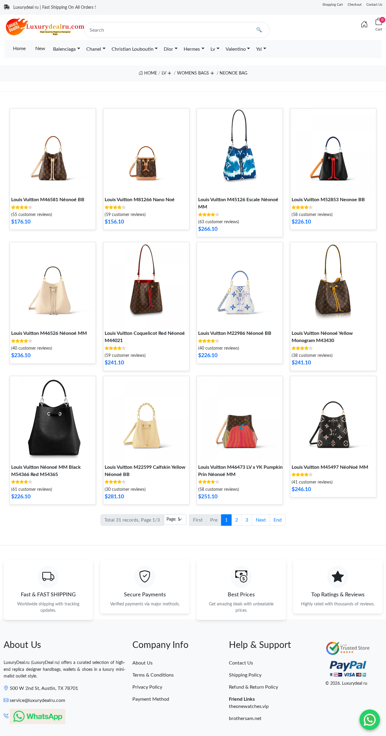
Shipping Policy (245, 675)
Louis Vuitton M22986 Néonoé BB (234, 333)
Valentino (236, 49)
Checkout (355, 4)
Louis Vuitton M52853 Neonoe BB (328, 199)
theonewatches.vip (249, 706)
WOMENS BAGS (193, 73)
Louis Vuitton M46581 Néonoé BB (47, 199)
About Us (142, 663)
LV (164, 73)
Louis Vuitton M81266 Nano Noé (140, 199)
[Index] (364, 24)
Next (261, 520)
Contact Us (374, 4)
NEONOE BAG (233, 73)
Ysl (259, 49)
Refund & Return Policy (253, 687)
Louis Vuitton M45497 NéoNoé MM (330, 467)
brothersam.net (245, 718)
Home (19, 48)
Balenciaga (64, 49)
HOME (150, 73)
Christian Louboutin (132, 49)
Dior (168, 49)
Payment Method (150, 699)
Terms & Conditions (153, 675)
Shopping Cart (332, 4)
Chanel (93, 49)
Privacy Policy (147, 687)
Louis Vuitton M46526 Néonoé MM (49, 333)
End (278, 520)
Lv (212, 49)
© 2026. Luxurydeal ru (346, 683)
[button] (169, 72)
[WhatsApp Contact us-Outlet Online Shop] (369, 719)
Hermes (192, 49)
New (40, 48)
